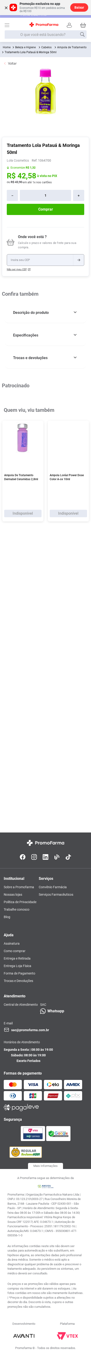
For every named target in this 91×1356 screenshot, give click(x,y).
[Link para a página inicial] (6, 47)
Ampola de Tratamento (72, 47)
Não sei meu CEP (17, 269)
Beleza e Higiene (25, 47)
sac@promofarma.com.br (30, 1030)
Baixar (79, 7)
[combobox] (46, 34)
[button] (45, 312)
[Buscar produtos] (82, 34)
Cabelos (46, 47)
